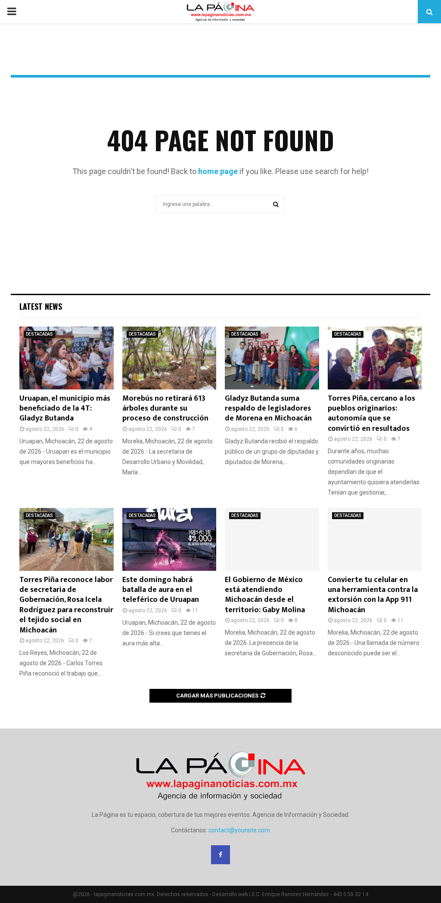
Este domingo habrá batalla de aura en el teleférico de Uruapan (160, 590)
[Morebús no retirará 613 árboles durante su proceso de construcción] (169, 358)
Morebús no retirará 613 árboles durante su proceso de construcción (165, 408)
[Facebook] (220, 854)
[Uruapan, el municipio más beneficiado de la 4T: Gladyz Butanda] (66, 358)
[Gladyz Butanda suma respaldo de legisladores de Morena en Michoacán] (272, 358)
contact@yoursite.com (239, 830)
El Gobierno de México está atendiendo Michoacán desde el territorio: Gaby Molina (265, 595)
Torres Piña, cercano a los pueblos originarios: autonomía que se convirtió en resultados (371, 413)
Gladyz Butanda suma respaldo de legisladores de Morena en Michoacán (268, 408)
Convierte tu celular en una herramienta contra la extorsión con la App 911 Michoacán (373, 595)
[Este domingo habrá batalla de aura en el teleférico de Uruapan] (169, 539)
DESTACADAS (39, 334)
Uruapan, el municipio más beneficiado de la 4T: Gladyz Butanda (64, 408)
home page (218, 171)
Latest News (40, 306)
